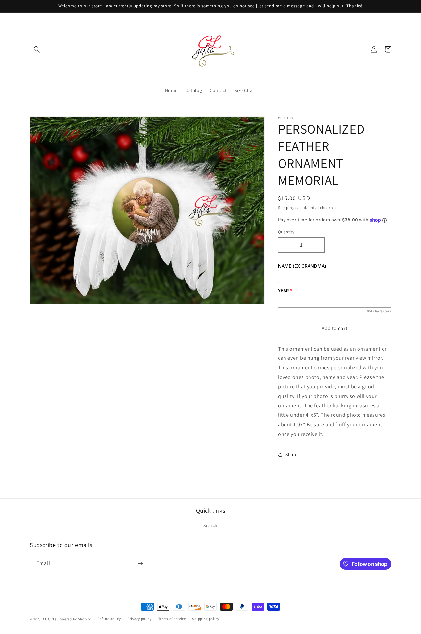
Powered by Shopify (74, 619)
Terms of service (172, 618)
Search (210, 525)
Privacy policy (139, 618)
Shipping (286, 207)
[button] (37, 49)
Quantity (286, 232)
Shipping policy (205, 618)
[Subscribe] (140, 563)
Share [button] (291, 454)
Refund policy (109, 618)
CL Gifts (50, 619)
